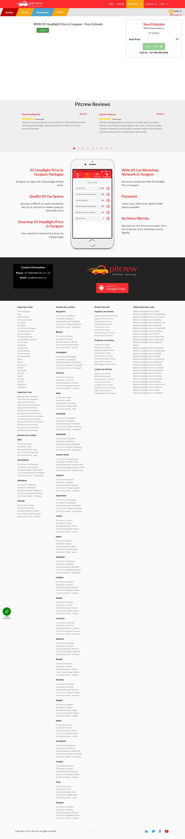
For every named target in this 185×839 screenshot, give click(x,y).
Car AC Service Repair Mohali (67, 672)
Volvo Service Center (103, 353)
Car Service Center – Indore (67, 531)
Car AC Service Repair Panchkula (69, 754)
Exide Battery (22, 348)
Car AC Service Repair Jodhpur (68, 590)
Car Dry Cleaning (24, 334)
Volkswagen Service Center (105, 364)
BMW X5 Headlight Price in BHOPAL (147, 325)
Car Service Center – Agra (27, 455)
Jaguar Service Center (103, 361)
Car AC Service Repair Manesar (68, 651)
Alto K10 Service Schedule (27, 399)
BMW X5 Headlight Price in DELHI (146, 334)
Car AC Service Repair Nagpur (67, 713)
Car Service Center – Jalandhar (68, 572)
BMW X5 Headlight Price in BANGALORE (149, 322)
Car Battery (21, 345)
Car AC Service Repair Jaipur (67, 549)
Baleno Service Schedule (27, 407)
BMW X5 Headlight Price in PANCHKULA (149, 384)
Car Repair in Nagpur (64, 707)
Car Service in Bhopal (64, 336)
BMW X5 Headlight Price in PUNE (146, 390)
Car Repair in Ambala (25, 508)
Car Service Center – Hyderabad (68, 511)
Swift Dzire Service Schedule (28, 405)
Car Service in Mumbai (65, 684)
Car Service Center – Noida (66, 736)
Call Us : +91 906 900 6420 (154, 52)
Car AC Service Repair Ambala (29, 513)
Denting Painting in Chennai (67, 383)
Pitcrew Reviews (92, 104)
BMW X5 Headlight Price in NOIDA (146, 382)
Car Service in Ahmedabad (27, 464)
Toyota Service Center (103, 324)
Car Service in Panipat (64, 766)
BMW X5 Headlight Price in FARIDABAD (148, 336)
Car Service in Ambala (26, 505)
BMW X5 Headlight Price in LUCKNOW (148, 367)
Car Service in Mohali (64, 663)
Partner (120, 4)
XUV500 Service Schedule (27, 430)
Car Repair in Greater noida (67, 462)
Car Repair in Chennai (64, 380)
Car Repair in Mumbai (64, 687)
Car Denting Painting (25, 331)
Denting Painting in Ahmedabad (30, 470)
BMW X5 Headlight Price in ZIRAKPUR (148, 393)
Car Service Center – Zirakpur (67, 818)
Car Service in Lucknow (65, 623)
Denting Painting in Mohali (66, 669)
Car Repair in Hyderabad (66, 502)
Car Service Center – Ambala (28, 516)
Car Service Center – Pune (66, 797)
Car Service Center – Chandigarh (69, 368)
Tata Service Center (102, 327)
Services (150, 4)
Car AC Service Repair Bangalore (68, 324)
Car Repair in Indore (64, 523)
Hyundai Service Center (104, 318)
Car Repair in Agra (24, 446)
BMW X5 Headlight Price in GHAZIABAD (148, 339)
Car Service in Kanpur (64, 602)
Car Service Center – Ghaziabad (68, 449)
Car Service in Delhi (63, 397)
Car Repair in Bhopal (64, 339)
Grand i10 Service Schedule (28, 410)
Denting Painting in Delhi (66, 403)
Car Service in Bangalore (65, 316)
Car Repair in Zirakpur (64, 809)
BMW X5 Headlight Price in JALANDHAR (148, 359)
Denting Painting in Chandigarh (68, 362)
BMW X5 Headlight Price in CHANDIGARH (149, 328)
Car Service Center (24, 320)
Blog (111, 4)
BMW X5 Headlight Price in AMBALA (147, 320)
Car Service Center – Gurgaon (67, 490)
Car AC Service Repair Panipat (67, 774)
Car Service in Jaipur (64, 541)
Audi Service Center (102, 344)
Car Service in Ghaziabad (66, 438)
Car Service (21, 322)
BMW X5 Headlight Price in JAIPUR (146, 356)
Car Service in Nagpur (64, 704)
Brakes (20, 359)
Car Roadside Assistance (27, 339)
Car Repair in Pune (63, 789)
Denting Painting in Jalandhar (67, 567)
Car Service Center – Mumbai (67, 695)
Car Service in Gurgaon (65, 479)
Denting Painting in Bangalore (68, 321)
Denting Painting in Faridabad (68, 423)
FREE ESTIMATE (7, 617)
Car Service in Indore (64, 520)
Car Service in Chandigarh (66, 356)
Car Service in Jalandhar (65, 561)
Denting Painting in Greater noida (69, 464)
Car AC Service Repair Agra (27, 452)
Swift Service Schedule (26, 402)
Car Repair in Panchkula (65, 748)
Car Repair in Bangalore (65, 318)
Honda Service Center (103, 321)
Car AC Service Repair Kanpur (67, 610)
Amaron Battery (23, 351)
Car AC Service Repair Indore (67, 529)
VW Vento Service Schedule (28, 427)
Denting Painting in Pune (66, 792)
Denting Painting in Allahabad (29, 490)
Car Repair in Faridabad (65, 421)
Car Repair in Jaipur (63, 543)
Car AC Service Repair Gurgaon (68, 488)
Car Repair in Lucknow (65, 625)
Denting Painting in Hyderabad (68, 505)
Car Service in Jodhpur (65, 582)
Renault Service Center (104, 335)
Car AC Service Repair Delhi (66, 406)
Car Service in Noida (64, 725)
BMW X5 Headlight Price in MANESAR (148, 370)
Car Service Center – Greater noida (69, 470)
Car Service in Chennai (65, 377)
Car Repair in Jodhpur (64, 584)
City (163, 4)
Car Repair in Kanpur (64, 605)
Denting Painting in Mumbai (67, 689)
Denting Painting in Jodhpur (67, 587)
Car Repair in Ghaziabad (65, 441)
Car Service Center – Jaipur (66, 552)
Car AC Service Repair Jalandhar (68, 570)
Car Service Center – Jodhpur (67, 593)
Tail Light (20, 373)
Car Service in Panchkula (65, 745)
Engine (20, 376)
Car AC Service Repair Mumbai (68, 692)
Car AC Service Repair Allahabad (30, 493)
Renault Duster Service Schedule (30, 422)
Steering (20, 379)
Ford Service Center (102, 330)
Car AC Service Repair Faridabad (68, 426)
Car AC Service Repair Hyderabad (69, 508)
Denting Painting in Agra (27, 449)
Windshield (21, 387)
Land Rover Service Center (105, 359)
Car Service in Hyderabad (66, 500)
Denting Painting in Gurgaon (67, 485)
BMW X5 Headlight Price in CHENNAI (148, 331)
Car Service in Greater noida (67, 459)
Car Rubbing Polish (25, 336)
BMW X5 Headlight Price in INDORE (147, 353)
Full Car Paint (22, 342)
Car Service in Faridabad (65, 418)
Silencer (20, 382)
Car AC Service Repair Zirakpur (68, 815)
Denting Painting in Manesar (67, 649)
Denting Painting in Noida (66, 730)
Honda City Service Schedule (28, 419)
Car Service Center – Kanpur (67, 613)
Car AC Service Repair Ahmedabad (31, 472)
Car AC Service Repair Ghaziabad (69, 447)
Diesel (43, 30)
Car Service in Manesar (65, 643)
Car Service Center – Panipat (67, 777)
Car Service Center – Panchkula (68, 756)
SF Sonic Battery (23, 353)
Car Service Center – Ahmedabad (30, 475)
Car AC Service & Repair (26, 328)
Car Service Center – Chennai (67, 388)
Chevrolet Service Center (104, 332)
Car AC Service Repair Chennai (68, 385)
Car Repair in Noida (63, 728)
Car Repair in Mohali (64, 666)
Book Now (133, 4)
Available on (115, 288)
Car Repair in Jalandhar (65, 564)
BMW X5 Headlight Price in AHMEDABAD (149, 314)
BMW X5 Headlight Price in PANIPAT (147, 387)
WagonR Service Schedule (27, 396)
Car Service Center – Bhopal (67, 347)
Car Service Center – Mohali (67, 675)
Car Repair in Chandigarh (66, 359)
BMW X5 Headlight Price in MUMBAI (147, 376)
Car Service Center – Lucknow (68, 634)
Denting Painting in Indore (66, 526)
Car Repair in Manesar (65, 646)
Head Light (21, 370)
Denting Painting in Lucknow (67, 628)
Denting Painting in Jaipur (66, 546)
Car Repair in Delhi (63, 400)
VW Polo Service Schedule (27, 424)
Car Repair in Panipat (64, 768)
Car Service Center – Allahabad (29, 496)
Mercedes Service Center (104, 350)
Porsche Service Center (104, 356)
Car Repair (21, 325)
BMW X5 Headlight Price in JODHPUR (148, 362)
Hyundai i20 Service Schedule (29, 413)
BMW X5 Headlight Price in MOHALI (147, 373)
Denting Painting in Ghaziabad (68, 444)
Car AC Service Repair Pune (66, 795)
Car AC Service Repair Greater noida (70, 467)
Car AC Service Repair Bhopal (67, 344)
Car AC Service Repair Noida (67, 733)
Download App (23, 317)
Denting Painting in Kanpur (67, 608)
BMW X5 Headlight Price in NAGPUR (147, 379)
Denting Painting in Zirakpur (67, 812)
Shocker (20, 367)
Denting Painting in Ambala (28, 511)
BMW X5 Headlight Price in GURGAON (148, 348)
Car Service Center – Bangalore (68, 327)
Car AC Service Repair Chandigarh (69, 365)
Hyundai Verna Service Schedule (30, 416)
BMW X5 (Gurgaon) (153, 28)
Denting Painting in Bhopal (66, 342)
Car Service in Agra (24, 444)
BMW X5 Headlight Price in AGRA (146, 311)
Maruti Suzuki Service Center (106, 316)
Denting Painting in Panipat (67, 771)
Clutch (19, 362)
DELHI (84, 114)
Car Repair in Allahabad (26, 487)
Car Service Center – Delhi (66, 409)
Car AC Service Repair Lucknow (68, 631)
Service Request (23, 311)
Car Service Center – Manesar (67, 654)
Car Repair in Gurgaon (65, 482)
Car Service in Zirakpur (65, 807)
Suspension (22, 365)
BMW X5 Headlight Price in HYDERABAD (149, 351)
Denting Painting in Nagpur (67, 710)
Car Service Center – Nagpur (67, 716)
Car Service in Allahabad (26, 485)
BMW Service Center (103, 347)
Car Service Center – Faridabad (68, 429)
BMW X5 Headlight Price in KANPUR (147, 365)
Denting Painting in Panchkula (68, 751)
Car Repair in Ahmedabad (27, 467)
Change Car (176, 15)
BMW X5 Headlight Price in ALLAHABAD (149, 317)
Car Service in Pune (63, 786)
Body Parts (21, 384)
